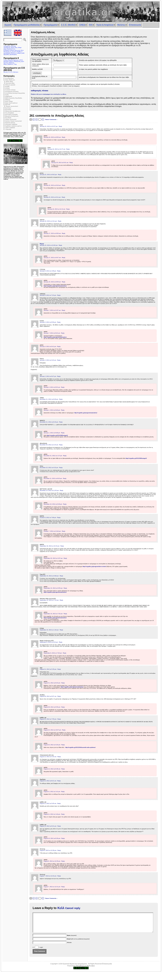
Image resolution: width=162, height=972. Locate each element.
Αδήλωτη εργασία (10, 85)
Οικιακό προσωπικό (10, 119)
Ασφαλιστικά (8, 96)
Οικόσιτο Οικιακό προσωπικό (13, 121)
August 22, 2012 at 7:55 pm (48, 719)
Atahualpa (91, 966)
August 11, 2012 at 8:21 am (48, 780)
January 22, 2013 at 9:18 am (52, 185)
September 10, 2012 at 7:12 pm (49, 600)
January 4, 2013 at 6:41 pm (48, 346)
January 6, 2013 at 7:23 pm (48, 295)
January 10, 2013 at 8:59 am (52, 282)
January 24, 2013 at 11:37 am (56, 149)
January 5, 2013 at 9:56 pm (48, 322)
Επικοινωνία (107, 964)
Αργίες (7, 94)
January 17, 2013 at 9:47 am (52, 257)
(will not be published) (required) (78, 939)
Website (69, 942)
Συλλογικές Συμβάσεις (11, 124)
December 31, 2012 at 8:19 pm (49, 422)
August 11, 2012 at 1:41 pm (52, 791)
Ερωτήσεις (8, 109)
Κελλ (60, 908)
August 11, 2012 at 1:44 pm (52, 814)
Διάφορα (7, 99)
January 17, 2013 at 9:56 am (52, 233)
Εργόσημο (8, 108)
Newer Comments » (51, 119)
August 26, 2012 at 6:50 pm (52, 707)
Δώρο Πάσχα (9, 101)
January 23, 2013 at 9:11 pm (52, 197)
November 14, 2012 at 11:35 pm (49, 490)
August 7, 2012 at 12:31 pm (52, 886)
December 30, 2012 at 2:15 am (49, 444)
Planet (42, 244)
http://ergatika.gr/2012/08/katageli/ (57, 435)
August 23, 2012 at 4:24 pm (52, 744)
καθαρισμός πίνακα (39, 90)
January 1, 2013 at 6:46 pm (52, 410)
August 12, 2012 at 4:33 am (48, 756)
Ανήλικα (7, 88)
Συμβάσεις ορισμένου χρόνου (13, 126)
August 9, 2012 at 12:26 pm (48, 850)
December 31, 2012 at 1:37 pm (53, 455)
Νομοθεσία (8, 117)
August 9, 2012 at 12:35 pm (52, 861)
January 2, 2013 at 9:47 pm (48, 376)
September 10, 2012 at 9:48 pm (49, 576)
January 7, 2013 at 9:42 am (52, 333)
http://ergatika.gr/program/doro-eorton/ (94, 566)
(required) (71, 935)
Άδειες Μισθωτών (10, 80)
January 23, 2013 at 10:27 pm (49, 126)
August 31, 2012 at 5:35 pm (48, 669)
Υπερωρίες (8, 129)
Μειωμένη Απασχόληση (11, 116)
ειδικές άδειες (9, 81)
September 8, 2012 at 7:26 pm (53, 653)
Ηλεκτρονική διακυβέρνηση (12, 111)
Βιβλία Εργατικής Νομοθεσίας (13, 98)
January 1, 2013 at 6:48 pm (52, 432)
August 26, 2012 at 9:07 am (48, 696)
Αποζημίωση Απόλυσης (12, 91)
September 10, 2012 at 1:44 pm (49, 630)
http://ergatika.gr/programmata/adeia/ (55, 286)
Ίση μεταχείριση (9, 112)
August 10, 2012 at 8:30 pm (52, 838)
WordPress (80, 966)
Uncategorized (9, 78)
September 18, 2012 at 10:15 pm (49, 546)
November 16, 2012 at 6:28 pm (53, 504)
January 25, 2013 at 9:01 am (59, 162)
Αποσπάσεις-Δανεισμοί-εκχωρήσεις (15, 93)
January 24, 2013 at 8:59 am (52, 137)
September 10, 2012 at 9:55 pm (53, 588)
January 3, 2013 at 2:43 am (48, 360)
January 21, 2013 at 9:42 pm (48, 174)
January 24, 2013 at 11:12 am (56, 209)
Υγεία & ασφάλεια (10, 127)
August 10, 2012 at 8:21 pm (48, 826)
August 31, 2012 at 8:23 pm (52, 683)
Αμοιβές (7, 86)
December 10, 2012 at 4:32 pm (49, 467)
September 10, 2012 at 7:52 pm (53, 613)
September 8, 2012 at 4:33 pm (49, 642)
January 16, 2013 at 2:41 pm (48, 221)
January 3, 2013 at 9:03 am (52, 387)
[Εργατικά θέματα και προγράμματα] (81, 12)
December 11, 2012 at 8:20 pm (53, 478)
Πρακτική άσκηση (10, 122)
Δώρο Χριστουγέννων (11, 103)
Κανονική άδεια (10, 83)
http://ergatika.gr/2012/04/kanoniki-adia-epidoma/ (80, 747)
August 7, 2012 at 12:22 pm (48, 876)
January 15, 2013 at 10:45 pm (49, 245)
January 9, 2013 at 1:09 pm (48, 271)
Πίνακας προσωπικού (12, 106)
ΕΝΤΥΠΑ (7, 104)
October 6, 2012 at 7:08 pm (48, 517)
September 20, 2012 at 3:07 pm (53, 558)
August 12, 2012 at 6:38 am (52, 769)
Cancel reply (72, 908)
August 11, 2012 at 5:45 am (48, 803)
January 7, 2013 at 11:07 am (52, 310)
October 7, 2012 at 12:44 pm (52, 531)
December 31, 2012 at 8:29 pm (49, 399)
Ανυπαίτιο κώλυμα (10, 89)
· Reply (60, 126)
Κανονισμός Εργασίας (11, 114)
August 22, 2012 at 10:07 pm (52, 730)
